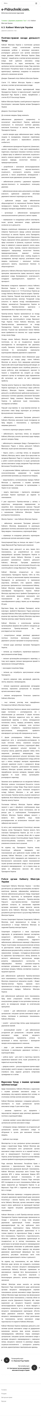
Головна (4, 21)
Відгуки (3, 1401)
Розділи (3, 1393)
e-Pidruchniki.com (15, 9)
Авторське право (6, 1397)
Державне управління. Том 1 (17, 21)
